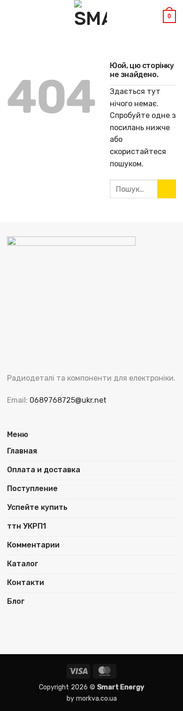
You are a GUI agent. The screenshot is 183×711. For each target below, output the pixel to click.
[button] (12, 16)
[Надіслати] (167, 189)
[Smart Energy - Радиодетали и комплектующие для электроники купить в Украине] (90, 16)
